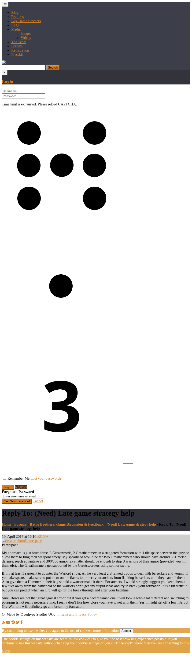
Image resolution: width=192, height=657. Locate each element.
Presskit (17, 54)
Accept (126, 631)
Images (26, 33)
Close (6, 651)
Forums (16, 46)
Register (21, 487)
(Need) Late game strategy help (131, 524)
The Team (18, 42)
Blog (14, 12)
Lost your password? (45, 478)
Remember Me (18, 478)
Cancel (38, 501)
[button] (4, 63)
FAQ (15, 25)
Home (6, 524)
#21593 (42, 536)
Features (17, 17)
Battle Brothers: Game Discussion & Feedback (66, 524)
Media (16, 29)
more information (106, 631)
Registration (20, 50)
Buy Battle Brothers (26, 21)
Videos (26, 38)
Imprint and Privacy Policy (77, 614)
